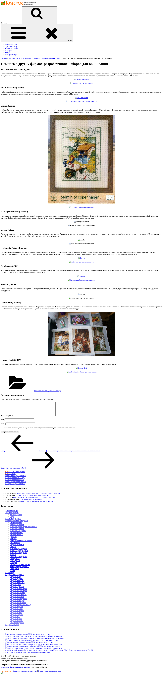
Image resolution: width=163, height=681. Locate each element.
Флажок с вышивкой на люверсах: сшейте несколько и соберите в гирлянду (34, 636)
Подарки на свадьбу (17, 601)
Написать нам (6, 671)
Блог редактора (11, 54)
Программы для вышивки (15, 484)
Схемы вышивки (11, 48)
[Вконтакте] (2, 673)
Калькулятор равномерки (14, 480)
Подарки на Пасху (17, 597)
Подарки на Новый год (18, 595)
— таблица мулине (15, 472)
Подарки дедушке (16, 579)
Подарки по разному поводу (20, 605)
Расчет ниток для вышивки (15, 476)
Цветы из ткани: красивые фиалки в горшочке (36, 501)
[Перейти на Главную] (18, 5)
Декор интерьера (11, 46)
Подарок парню (16, 619)
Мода (12, 517)
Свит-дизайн (15, 559)
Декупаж (13, 537)
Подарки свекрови (17, 611)
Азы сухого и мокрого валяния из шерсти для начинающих (27, 652)
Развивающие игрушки (18, 549)
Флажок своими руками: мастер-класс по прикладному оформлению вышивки (35, 638)
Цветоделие (14, 569)
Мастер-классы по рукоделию (16, 521)
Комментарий (7, 416)
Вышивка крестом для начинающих (47, 391)
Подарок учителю (16, 621)
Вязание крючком (16, 533)
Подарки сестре (16, 613)
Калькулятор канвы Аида (15, 478)
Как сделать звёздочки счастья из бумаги (32, 495)
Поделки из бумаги (17, 545)
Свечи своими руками (18, 557)
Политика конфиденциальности (25, 671)
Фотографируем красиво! (19, 567)
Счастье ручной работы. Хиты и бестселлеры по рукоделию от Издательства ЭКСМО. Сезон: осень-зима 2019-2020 (49, 650)
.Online (10, 474)
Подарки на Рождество (18, 599)
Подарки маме (15, 585)
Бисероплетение (16, 523)
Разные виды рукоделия (19, 551)
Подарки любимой (17, 581)
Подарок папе (15, 617)
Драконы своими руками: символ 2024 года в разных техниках (29, 642)
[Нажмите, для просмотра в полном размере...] (81, 80)
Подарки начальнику (18, 603)
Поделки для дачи (12, 625)
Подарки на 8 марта (17, 593)
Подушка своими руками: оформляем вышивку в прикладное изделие (31, 640)
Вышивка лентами (17, 529)
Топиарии (13, 563)
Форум (8, 52)
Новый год (9, 573)
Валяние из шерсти (17, 525)
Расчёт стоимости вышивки (31, 499)
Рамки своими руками (18, 553)
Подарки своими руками (14, 575)
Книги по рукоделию (13, 519)
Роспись (13, 555)
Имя (2, 419)
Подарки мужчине (17, 587)
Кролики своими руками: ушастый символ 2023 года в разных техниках (32, 646)
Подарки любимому (17, 583)
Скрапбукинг (15, 561)
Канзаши (13, 539)
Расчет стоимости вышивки (15, 482)
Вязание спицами (16, 535)
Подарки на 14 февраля (18, 589)
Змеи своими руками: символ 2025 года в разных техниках (27, 634)
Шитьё (12, 571)
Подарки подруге (16, 607)
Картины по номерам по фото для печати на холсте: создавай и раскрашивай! (34, 644)
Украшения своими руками (20, 565)
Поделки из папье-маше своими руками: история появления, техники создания (35, 648)
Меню (70, 40)
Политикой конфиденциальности (15, 667)
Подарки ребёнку (16, 609)
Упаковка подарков (17, 623)
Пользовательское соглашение (49, 671)
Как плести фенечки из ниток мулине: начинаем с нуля (34, 497)
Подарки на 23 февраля (18, 591)
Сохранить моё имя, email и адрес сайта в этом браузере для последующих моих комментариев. (40, 428)
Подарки (8, 50)
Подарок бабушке (16, 615)
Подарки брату (15, 577)
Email (3, 424)
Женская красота (16, 515)
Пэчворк (13, 547)
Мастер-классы (11, 44)
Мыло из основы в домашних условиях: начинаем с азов (38, 493)
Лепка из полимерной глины (21, 541)
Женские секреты (12, 513)
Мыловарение (15, 543)
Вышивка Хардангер (18, 531)
